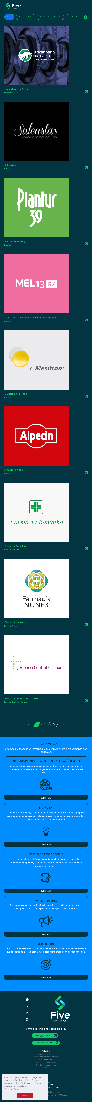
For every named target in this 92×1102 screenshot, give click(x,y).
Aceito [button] (25, 1095)
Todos (9, 17)
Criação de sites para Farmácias (50, 17)
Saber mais (46, 798)
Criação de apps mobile (46, 1062)
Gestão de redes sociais (46, 1065)
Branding (46, 1068)
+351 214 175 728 (44, 1042)
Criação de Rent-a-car (76, 17)
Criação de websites (25, 17)
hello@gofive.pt (43, 1035)
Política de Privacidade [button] (14, 1089)
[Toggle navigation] (85, 6)
